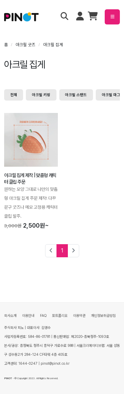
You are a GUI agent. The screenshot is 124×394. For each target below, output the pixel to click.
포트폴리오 (60, 315)
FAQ (43, 315)
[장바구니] (93, 17)
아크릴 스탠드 (76, 94)
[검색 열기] (64, 16)
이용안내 (28, 315)
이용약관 (79, 315)
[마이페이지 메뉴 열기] (80, 16)
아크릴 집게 (53, 44)
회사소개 (10, 315)
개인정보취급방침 (103, 315)
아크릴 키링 (41, 94)
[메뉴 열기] (112, 16)
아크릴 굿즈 (25, 44)
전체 (13, 94)
